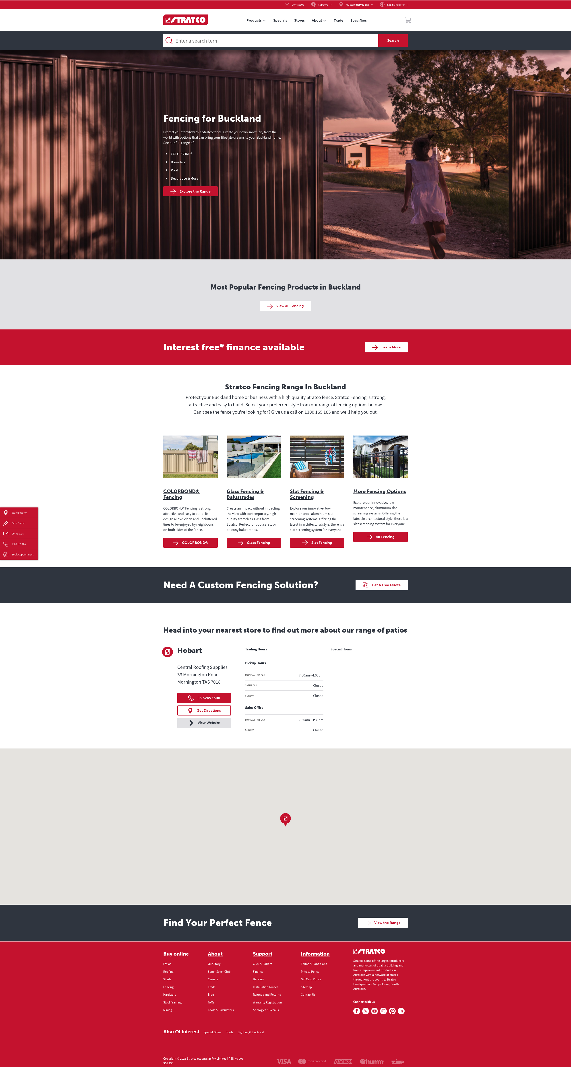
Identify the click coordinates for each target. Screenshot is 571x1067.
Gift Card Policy (311, 979)
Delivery (258, 979)
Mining (167, 1010)
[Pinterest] (392, 1011)
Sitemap (306, 987)
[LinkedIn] (401, 1011)
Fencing (168, 987)
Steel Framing (172, 1002)
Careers (213, 979)
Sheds (167, 979)
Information (315, 954)
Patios (167, 964)
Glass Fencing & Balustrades (245, 494)
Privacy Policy (310, 972)
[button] (285, 819)
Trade (211, 987)
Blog (211, 995)
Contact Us (308, 995)
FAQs (211, 1002)
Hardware (169, 995)
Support (262, 954)
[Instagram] (383, 1011)
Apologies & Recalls (266, 1010)
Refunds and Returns (267, 995)
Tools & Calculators (221, 1010)
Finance (258, 972)
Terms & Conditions (314, 964)
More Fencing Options (379, 491)
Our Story (214, 964)
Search (393, 40)
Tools (229, 1032)
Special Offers (212, 1032)
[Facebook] (356, 1011)
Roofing (168, 972)
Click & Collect (262, 964)
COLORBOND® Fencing (181, 494)
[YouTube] (374, 1011)
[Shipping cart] (407, 21)
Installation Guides (265, 987)
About (215, 954)
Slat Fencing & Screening (307, 494)
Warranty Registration (267, 1002)
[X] (365, 1011)
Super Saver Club (219, 972)
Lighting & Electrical (251, 1032)
